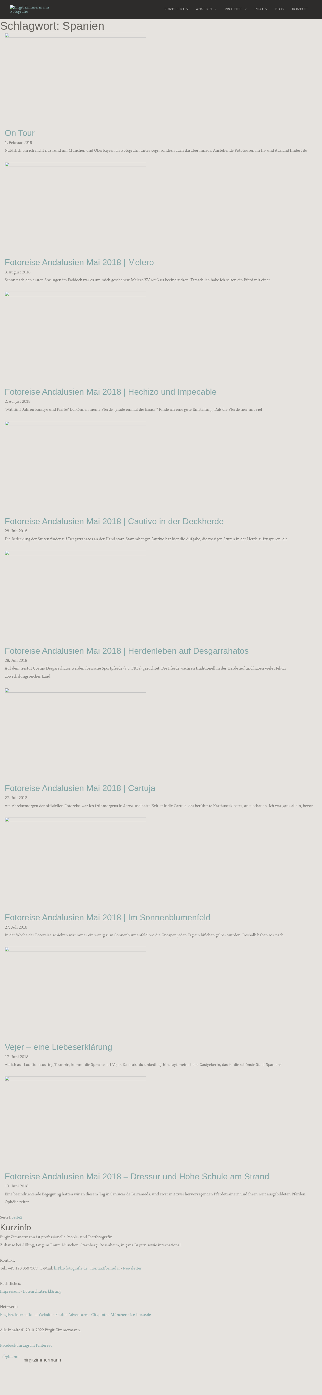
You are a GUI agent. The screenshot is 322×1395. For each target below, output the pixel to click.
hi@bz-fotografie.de (70, 1268)
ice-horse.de (140, 1314)
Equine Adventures (71, 1314)
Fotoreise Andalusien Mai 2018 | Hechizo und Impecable (111, 392)
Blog (279, 9)
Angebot (204, 9)
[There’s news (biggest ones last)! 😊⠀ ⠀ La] (54, 1388)
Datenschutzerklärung (42, 1291)
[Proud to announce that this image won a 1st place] (267, 1376)
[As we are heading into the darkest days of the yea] (161, 1382)
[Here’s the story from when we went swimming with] (267, 1388)
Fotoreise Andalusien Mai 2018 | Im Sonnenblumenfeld (108, 917)
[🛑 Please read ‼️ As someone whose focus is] (267, 1382)
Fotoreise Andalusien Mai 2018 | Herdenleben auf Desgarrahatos (127, 651)
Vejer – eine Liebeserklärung (58, 1047)
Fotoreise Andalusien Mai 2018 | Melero (79, 262)
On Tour (20, 133)
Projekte (233, 9)
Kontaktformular (105, 1268)
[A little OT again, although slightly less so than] (54, 1382)
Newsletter (132, 1268)
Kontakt (300, 9)
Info (258, 9)
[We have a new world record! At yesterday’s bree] (54, 1376)
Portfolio (174, 9)
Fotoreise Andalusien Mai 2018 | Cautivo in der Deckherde (114, 521)
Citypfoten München (109, 1314)
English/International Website (26, 1314)
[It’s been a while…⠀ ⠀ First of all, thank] (161, 1376)
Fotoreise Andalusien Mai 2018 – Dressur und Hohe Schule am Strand (137, 1176)
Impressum (10, 1291)
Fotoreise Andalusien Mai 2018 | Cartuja (80, 788)
